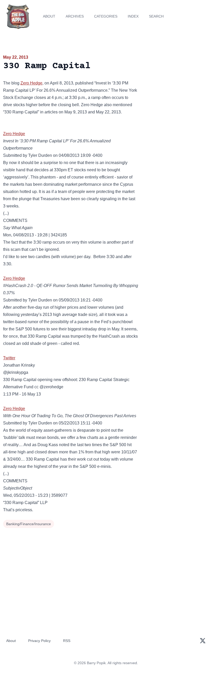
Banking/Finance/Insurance (28, 524)
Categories (105, 16)
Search (156, 16)
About (49, 16)
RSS (66, 641)
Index (133, 16)
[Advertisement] (177, 84)
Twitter (9, 358)
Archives (75, 16)
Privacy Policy (39, 641)
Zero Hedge (31, 83)
